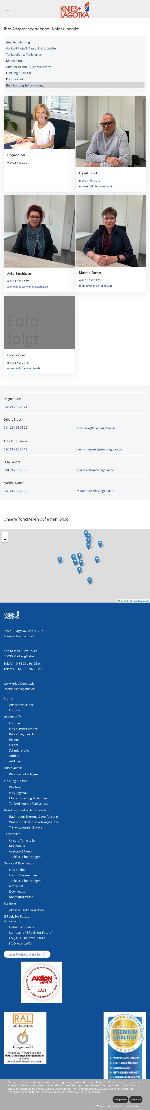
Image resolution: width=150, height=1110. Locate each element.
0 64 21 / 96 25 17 (18, 281)
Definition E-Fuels (21, 927)
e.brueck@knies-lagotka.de (95, 186)
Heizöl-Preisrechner (23, 729)
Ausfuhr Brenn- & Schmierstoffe (28, 67)
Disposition (14, 60)
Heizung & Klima (15, 781)
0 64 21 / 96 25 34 (15, 491)
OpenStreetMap (140, 601)
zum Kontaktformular (24, 954)
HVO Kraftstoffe (20, 943)
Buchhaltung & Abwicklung (25, 85)
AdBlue (14, 756)
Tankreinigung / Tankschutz (28, 803)
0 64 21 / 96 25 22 (90, 181)
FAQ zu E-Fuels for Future (27, 938)
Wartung (15, 787)
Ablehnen (136, 1099)
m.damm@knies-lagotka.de (95, 286)
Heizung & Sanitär (18, 73)
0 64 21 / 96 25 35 (18, 363)
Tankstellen (12, 834)
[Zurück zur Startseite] (75, 9)
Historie (14, 710)
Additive (15, 761)
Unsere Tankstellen (23, 840)
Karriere (10, 903)
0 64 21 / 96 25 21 (18, 162)
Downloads (17, 891)
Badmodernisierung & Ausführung (33, 816)
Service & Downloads (19, 863)
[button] (7, 9)
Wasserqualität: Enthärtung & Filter (34, 822)
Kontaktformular (21, 897)
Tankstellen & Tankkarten (24, 54)
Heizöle (14, 723)
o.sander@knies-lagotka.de (23, 368)
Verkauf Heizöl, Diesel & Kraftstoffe (31, 48)
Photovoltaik (15, 79)
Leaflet (124, 601)
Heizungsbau (18, 793)
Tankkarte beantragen (25, 857)
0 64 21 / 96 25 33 (90, 280)
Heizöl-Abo (17, 870)
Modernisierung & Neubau (28, 798)
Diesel (13, 745)
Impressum (133, 1106)
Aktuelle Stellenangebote (27, 910)
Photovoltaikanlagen (23, 774)
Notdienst (16, 886)
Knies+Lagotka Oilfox (24, 734)
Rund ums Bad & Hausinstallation (27, 810)
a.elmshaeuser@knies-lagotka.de (27, 286)
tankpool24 (17, 846)
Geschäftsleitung (18, 42)
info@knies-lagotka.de (19, 689)
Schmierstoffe (19, 750)
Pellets (14, 739)
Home (8, 698)
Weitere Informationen (110, 1106)
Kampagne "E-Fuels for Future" (31, 932)
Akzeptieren (120, 1099)
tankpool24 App (20, 851)
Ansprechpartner (21, 705)
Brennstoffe (12, 717)
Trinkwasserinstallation (25, 827)
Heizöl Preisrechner (23, 875)
